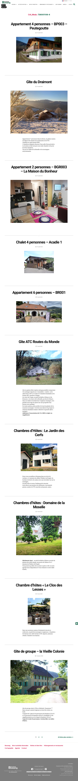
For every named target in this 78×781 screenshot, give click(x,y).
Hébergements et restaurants (53, 745)
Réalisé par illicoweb (46, 775)
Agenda (64, 4)
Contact (70, 4)
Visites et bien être (33, 4)
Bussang (14, 4)
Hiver (4, 7)
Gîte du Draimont (39, 82)
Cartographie (58, 4)
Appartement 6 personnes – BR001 (39, 292)
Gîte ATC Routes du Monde (39, 342)
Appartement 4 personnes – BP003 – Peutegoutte (39, 26)
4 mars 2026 (39, 593)
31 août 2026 (40, 32)
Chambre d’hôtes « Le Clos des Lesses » (39, 587)
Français (65, 0)
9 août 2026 (39, 297)
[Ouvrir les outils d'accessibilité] (76, 623)
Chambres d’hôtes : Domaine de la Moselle (39, 505)
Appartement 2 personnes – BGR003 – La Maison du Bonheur (39, 169)
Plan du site (30, 775)
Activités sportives (22, 4)
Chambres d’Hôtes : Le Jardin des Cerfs (39, 433)
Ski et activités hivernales (20, 745)
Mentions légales (37, 775)
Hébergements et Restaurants (46, 4)
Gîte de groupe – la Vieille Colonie (39, 651)
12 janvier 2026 (40, 656)
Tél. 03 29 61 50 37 (13, 772)
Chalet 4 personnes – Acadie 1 (39, 242)
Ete (4, 5)
